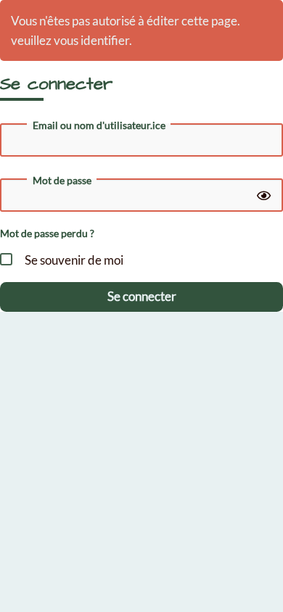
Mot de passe (62, 180)
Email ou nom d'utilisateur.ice (99, 125)
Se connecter (141, 296)
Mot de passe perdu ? (47, 233)
